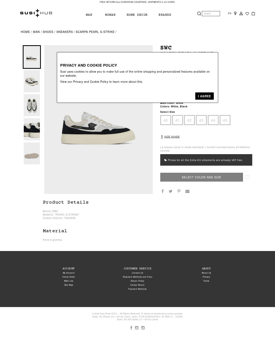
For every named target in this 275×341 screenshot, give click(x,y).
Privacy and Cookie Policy (91, 81)
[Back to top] (264, 329)
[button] (204, 96)
